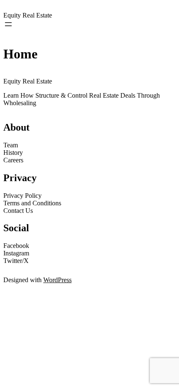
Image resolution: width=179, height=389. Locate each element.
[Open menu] (8, 24)
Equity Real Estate (27, 15)
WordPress (57, 279)
